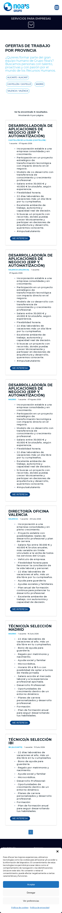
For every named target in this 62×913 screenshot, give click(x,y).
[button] (57, 851)
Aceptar (31, 884)
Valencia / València (17, 91)
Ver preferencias (31, 901)
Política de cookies (19, 907)
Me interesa (20, 238)
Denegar (31, 892)
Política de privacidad (39, 907)
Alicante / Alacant (17, 77)
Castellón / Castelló (19, 84)
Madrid (39, 84)
